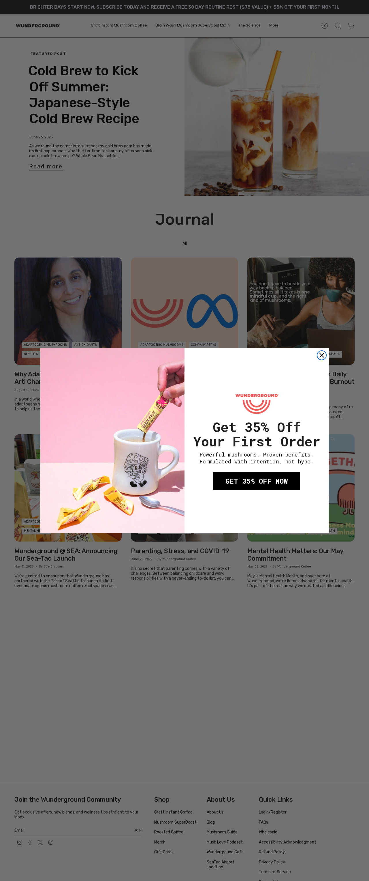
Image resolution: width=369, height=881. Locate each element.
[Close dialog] (321, 355)
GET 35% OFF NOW (256, 481)
